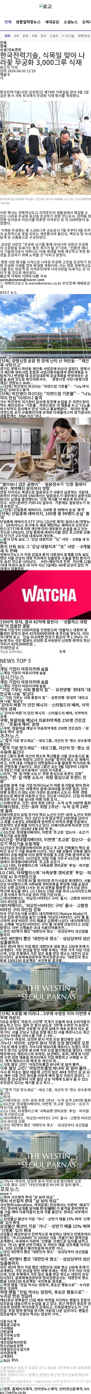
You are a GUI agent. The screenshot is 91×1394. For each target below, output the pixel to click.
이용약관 (6, 1338)
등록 (62, 651)
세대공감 (52, 21)
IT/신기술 (68, 35)
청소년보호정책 (11, 1345)
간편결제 (6, 1331)
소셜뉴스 (71, 21)
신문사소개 (8, 1321)
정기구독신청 (10, 1335)
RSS (14, 1359)
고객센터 (6, 1356)
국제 (34, 35)
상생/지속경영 (10, 49)
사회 (16, 35)
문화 (25, 35)
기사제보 (6, 1328)
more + (6, 1193)
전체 (7, 21)
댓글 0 (4, 74)
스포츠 (54, 35)
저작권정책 (8, 1352)
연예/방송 (84, 35)
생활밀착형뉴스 (28, 21)
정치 (43, 35)
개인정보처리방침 (13, 1342)
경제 (7, 35)
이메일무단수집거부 (15, 1349)
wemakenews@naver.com (22, 279)
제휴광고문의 (10, 1324)
